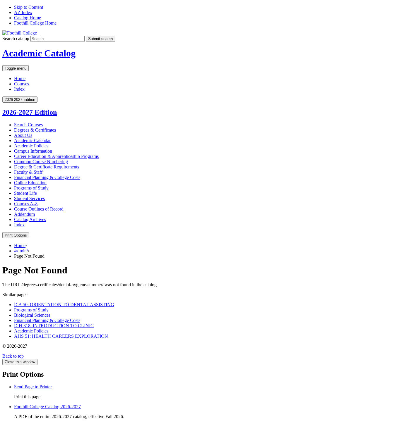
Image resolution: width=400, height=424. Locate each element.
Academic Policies (31, 145)
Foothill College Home (35, 22)
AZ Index (23, 12)
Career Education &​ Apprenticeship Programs (56, 156)
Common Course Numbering (41, 161)
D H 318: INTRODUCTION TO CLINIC (54, 325)
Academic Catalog (39, 53)
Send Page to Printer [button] (33, 386)
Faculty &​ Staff (28, 172)
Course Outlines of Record (39, 208)
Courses (21, 83)
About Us (23, 135)
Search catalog (15, 38)
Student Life (25, 193)
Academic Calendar (32, 140)
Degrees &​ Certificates (35, 129)
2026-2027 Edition (29, 112)
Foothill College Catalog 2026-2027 (47, 406)
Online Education (30, 182)
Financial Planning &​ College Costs (47, 177)
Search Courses (28, 124)
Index (19, 89)
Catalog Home (27, 17)
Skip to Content (28, 7)
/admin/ (21, 250)
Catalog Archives (30, 219)
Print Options (16, 235)
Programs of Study (31, 187)
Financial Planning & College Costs (47, 320)
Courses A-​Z (26, 203)
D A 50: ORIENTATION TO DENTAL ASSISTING (64, 304)
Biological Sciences (32, 315)
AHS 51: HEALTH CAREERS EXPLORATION (61, 336)
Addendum (24, 214)
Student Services (29, 198)
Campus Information (33, 151)
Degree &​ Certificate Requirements (46, 166)
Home (19, 78)
